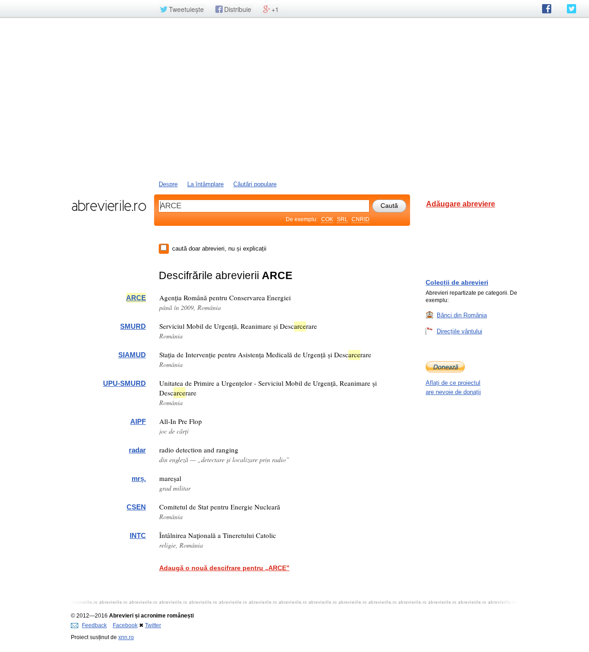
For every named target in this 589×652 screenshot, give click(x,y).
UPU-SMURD (124, 383)
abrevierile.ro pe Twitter (571, 8)
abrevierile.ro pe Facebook (546, 8)
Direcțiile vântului (459, 331)
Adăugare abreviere (460, 204)
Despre (168, 184)
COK (327, 219)
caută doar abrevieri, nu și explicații (219, 248)
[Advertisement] (294, 98)
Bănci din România (462, 315)
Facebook (125, 625)
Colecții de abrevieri (457, 282)
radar (137, 450)
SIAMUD (132, 355)
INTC (138, 535)
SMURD (133, 326)
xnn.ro (126, 637)
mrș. (139, 478)
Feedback (94, 625)
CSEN (136, 507)
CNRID (361, 219)
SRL (342, 219)
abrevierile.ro (108, 206)
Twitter (153, 625)
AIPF (138, 421)
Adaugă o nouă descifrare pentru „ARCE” (224, 568)
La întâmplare (205, 184)
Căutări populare (255, 184)
